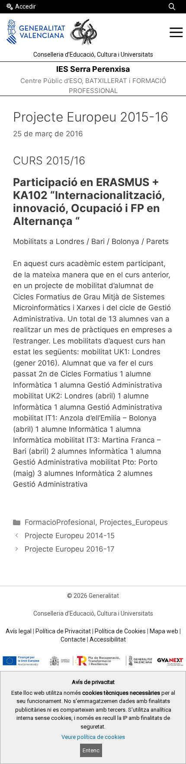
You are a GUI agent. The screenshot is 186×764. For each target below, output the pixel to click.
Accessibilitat (108, 639)
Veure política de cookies (93, 737)
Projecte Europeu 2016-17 (70, 549)
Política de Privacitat (63, 631)
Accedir (25, 6)
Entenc (91, 750)
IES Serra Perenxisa (93, 69)
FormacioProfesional (60, 522)
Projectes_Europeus (133, 522)
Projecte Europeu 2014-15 (70, 535)
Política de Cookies (120, 631)
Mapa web (164, 631)
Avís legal (19, 631)
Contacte (73, 639)
